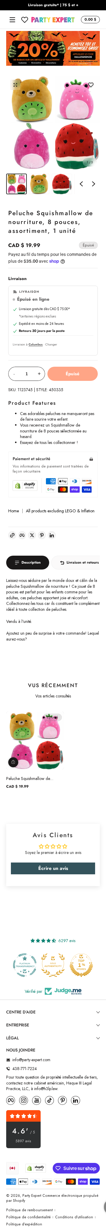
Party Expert (31, 1195)
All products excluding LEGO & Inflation (60, 511)
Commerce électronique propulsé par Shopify (52, 1198)
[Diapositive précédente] (81, 184)
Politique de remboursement (29, 1210)
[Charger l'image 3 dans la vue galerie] (62, 184)
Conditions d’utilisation (74, 1217)
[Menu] (12, 20)
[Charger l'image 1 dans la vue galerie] (16, 184)
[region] (53, 5)
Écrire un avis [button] (53, 868)
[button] (89, 19)
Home (13, 511)
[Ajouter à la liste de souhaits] (91, 85)
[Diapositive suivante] (93, 184)
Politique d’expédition (24, 1224)
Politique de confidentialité (28, 1217)
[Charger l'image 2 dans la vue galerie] (39, 184)
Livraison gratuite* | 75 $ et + (53, 5)
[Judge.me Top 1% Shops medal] (81, 965)
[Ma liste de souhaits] (25, 19)
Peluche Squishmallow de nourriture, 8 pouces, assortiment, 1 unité (34, 778)
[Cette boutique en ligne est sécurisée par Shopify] (25, 485)
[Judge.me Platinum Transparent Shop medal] (25, 965)
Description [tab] (31, 562)
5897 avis (23, 1141)
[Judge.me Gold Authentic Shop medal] (53, 965)
